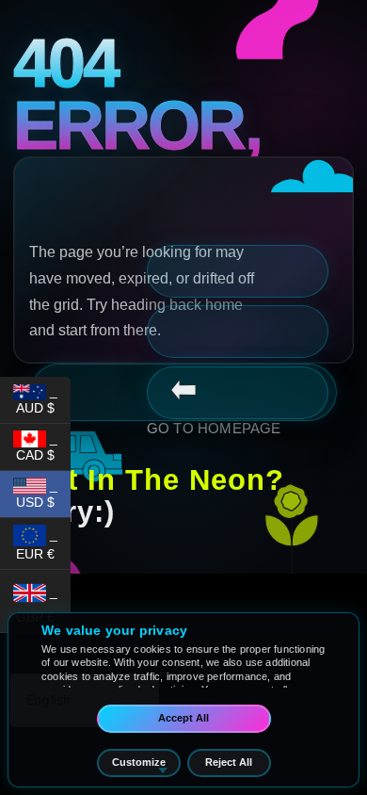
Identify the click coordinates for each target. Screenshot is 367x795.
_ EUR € (43, 544)
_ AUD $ (43, 399)
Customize (139, 762)
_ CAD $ (43, 446)
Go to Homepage (214, 428)
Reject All (228, 762)
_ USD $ (43, 494)
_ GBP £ (43, 604)
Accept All (183, 717)
